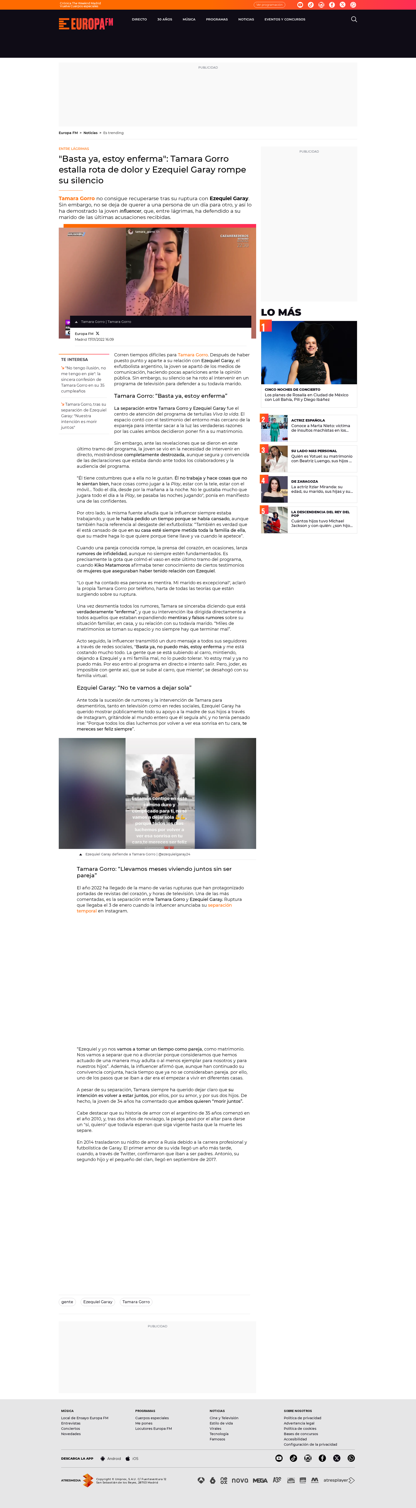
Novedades (71, 1434)
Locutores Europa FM (153, 1428)
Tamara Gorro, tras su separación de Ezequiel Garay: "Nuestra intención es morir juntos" (83, 416)
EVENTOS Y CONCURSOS (285, 19)
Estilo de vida (221, 1423)
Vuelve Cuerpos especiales (79, 6)
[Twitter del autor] (97, 334)
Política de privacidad (302, 1418)
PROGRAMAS (217, 19)
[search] (354, 19)
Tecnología (219, 1434)
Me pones (143, 1423)
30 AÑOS (164, 19)
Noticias (91, 133)
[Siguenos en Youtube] (300, 5)
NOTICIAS (246, 19)
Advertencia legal (299, 1423)
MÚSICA (189, 19)
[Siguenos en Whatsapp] (353, 5)
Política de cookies (300, 1428)
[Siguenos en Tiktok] (311, 5)
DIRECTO (139, 19)
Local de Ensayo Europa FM (84, 1418)
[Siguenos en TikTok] (293, 1460)
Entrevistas (70, 1423)
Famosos (217, 1439)
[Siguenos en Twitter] (342, 5)
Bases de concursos (301, 1434)
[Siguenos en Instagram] (321, 5)
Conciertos (70, 1428)
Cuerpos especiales (152, 1418)
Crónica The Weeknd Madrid (80, 3)
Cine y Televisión (224, 1418)
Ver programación (269, 4)
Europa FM (69, 133)
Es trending (113, 133)
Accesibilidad (295, 1439)
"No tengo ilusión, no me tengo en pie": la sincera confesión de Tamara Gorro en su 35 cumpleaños (83, 379)
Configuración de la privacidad (310, 1444)
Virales (215, 1428)
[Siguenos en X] (336, 1460)
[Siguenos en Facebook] (332, 5)
